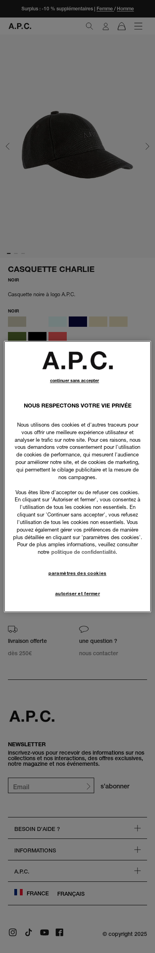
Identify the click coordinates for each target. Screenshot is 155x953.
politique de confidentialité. (84, 552)
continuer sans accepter (74, 380)
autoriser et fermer (77, 593)
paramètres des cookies (77, 573)
